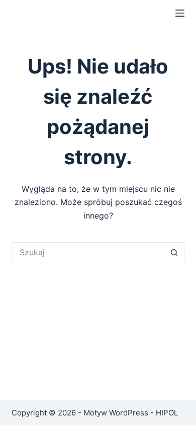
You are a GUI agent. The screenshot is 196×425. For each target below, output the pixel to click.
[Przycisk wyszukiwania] (174, 252)
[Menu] (179, 13)
